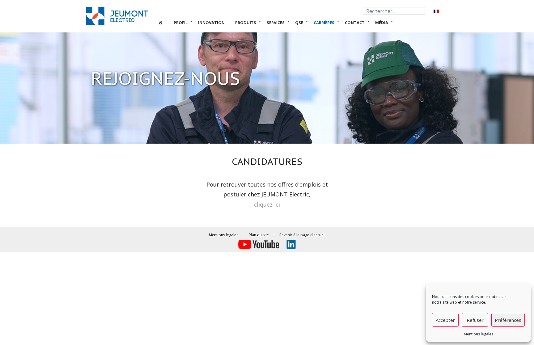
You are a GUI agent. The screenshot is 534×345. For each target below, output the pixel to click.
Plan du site (259, 235)
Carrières (324, 22)
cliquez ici (267, 204)
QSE (299, 22)
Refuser (475, 320)
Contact (355, 22)
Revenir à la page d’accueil (302, 235)
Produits (245, 22)
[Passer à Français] (436, 11)
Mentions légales (478, 334)
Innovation (211, 22)
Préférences (508, 320)
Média (381, 22)
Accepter (445, 320)
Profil (181, 22)
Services (276, 22)
